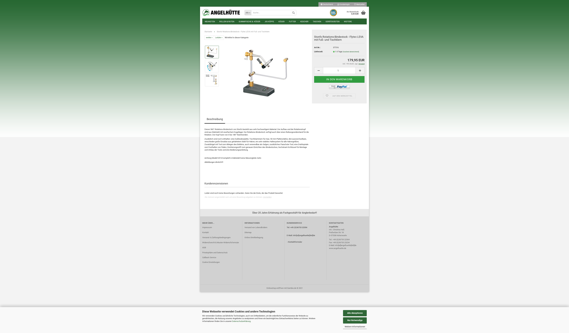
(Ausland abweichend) (351, 52)
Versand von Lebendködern (255, 227)
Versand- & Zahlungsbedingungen (216, 237)
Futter (292, 21)
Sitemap (247, 232)
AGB (204, 247)
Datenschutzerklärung (241, 321)
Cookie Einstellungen (211, 262)
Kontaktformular (295, 242)
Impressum (207, 227)
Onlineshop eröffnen (275, 288)
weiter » (209, 37)
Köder (281, 21)
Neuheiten (210, 21)
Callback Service (209, 257)
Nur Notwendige (355, 320)
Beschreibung (215, 119)
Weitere (348, 21)
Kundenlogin (344, 4)
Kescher (304, 21)
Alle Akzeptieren (355, 313)
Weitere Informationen (355, 326)
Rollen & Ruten (226, 21)
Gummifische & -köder (249, 21)
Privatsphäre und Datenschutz (214, 252)
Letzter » (218, 37)
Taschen (317, 21)
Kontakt (205, 232)
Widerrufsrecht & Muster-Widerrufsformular (220, 242)
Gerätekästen (332, 21)
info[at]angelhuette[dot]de (304, 235)
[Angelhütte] (221, 12)
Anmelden (267, 197)
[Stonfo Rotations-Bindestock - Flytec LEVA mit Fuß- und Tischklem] (265, 73)
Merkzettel (360, 4)
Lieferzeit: (318, 51)
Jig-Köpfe (269, 21)
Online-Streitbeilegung (253, 237)
